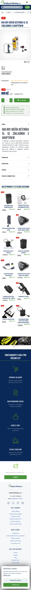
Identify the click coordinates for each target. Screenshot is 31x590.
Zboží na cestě (19, 80)
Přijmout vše (15, 585)
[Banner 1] (12, 346)
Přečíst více (6, 575)
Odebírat (15, 477)
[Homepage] (11, 2)
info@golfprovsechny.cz (17, 498)
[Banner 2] (14, 346)
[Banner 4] (16, 346)
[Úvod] (3, 12)
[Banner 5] (18, 346)
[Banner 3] (15, 346)
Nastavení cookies (15, 580)
